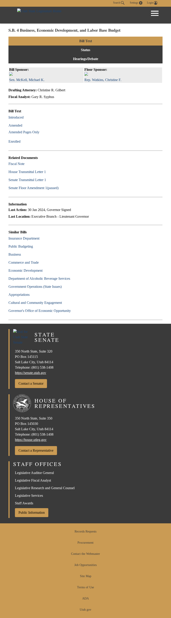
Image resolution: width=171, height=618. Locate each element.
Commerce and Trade (23, 262)
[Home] (39, 15)
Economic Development (25, 270)
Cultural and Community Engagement (35, 303)
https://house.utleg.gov (31, 440)
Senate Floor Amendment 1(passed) (33, 188)
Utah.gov (85, 609)
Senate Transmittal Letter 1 (27, 180)
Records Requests (85, 531)
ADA (85, 598)
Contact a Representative (35, 450)
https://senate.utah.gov (30, 373)
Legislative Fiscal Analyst (33, 480)
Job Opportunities (85, 565)
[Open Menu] (155, 13)
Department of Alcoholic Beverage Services (39, 278)
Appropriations (19, 294)
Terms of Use (85, 587)
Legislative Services (29, 495)
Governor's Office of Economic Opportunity (39, 311)
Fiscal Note (16, 164)
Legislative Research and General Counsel (45, 488)
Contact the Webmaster (85, 553)
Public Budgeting (20, 246)
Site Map (85, 576)
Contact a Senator (30, 383)
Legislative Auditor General (34, 473)
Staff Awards (24, 503)
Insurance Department (23, 238)
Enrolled (14, 141)
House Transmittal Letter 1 (27, 172)
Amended (15, 125)
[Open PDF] (26, 117)
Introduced (16, 117)
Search (117, 2)
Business (14, 254)
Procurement (85, 542)
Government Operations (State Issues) (35, 286)
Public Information (31, 512)
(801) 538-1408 (42, 367)
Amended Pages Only (23, 132)
